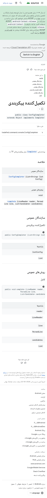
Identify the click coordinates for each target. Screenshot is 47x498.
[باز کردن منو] (42, 3)
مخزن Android (40, 393)
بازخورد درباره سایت (25, 488)
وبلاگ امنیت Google (38, 434)
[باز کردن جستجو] (20, 2)
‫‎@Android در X (39, 423)
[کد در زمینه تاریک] (43, 232)
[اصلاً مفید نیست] (28, 69)
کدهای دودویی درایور (38, 412)
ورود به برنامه (7, 3)
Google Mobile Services (36, 467)
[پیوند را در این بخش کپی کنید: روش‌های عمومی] (23, 272)
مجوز (12, 484)
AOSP (43, 65)
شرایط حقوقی (21, 484)
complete (11, 201)
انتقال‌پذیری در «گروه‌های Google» (33, 446)
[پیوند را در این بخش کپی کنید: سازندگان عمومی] (23, 217)
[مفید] (31, 69)
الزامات (43, 397)
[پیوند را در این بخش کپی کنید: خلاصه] (34, 162)
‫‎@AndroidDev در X (38, 426)
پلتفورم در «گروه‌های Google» (35, 438)
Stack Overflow (39, 471)
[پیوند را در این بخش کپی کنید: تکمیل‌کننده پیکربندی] (23, 225)
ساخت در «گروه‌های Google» (35, 442)
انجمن (30, 484)
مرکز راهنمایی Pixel (39, 460)
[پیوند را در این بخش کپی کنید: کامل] (37, 279)
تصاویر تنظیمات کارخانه (37, 409)
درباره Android (40, 484)
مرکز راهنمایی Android (37, 456)
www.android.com (38, 464)
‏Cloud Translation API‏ (21, 47)
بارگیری (42, 401)
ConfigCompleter (16, 176)
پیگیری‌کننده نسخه (39, 475)
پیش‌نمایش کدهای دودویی (37, 405)
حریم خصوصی (39, 488)
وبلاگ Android (40, 430)
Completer (32, 152)
